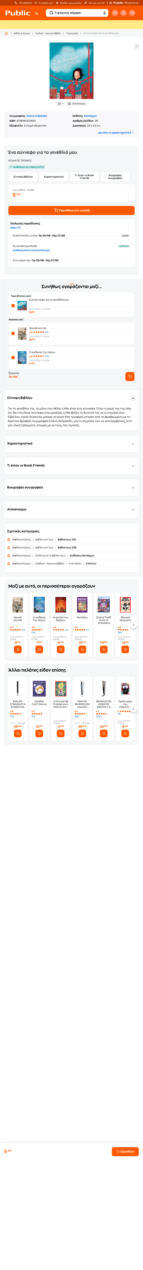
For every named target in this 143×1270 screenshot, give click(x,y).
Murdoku (82, 617)
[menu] (37, 13)
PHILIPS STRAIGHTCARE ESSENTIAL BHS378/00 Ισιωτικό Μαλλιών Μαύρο (17, 704)
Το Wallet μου (46, 3)
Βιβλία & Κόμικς (22, 33)
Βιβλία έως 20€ (67, 547)
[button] (126, 3)
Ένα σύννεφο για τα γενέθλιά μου (49, 300)
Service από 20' (96, 3)
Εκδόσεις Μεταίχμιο (81, 555)
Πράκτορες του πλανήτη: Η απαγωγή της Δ (125, 704)
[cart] (132, 13)
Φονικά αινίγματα (125, 618)
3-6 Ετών (90, 563)
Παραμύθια (72, 33)
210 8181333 (25, 3)
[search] (51, 13)
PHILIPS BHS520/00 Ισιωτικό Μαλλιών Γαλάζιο (82, 704)
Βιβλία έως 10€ (66, 539)
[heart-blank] (115, 13)
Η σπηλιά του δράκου (61, 618)
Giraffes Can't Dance (39, 702)
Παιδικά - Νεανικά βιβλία (48, 33)
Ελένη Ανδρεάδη (37, 116)
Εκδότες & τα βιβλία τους (50, 555)
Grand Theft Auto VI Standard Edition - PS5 (103, 620)
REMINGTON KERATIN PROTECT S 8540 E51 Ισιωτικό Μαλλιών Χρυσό (103, 704)
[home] (18, 13)
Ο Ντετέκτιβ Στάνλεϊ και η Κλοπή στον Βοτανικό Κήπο (60, 704)
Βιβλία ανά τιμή (44, 539)
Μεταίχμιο (90, 116)
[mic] (104, 13)
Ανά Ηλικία (75, 563)
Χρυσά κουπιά (37, 328)
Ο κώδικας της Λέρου (42, 352)
